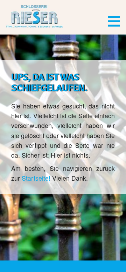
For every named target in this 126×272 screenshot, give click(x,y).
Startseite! (36, 178)
